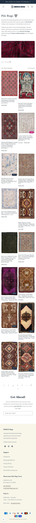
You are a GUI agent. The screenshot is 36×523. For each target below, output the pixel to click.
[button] (3, 7)
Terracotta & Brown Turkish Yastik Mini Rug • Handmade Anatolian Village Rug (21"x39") (26, 376)
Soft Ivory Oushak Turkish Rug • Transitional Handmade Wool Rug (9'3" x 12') (9, 213)
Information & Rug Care (10, 470)
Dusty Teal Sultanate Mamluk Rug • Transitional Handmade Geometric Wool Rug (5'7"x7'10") (26, 257)
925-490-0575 (7, 486)
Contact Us (6, 457)
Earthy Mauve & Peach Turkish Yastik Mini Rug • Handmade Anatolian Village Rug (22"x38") (8, 374)
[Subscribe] (31, 413)
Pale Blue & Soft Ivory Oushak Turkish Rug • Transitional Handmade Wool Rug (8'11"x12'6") (9, 180)
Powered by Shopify (22, 519)
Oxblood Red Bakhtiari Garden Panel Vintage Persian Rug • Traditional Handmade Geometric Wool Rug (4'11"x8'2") (9, 145)
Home (2, 62)
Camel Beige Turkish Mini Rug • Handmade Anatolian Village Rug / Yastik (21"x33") (26, 296)
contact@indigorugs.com (10, 488)
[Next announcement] (33, 2)
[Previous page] (4, 385)
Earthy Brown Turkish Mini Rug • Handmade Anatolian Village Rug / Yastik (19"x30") (9, 331)
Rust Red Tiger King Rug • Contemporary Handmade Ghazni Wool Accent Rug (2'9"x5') (25, 105)
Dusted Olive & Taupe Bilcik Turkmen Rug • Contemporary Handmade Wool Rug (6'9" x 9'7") (26, 181)
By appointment (15, 503)
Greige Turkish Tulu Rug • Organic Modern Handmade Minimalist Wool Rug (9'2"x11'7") (25, 138)
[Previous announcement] (3, 2)
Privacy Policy (7, 463)
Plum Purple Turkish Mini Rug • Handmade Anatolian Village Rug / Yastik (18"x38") (9, 298)
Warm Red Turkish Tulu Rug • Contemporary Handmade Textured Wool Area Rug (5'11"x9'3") (9, 101)
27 (31, 385)
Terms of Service (8, 467)
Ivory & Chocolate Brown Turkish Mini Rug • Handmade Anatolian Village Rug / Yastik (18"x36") (26, 337)
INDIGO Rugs (15, 519)
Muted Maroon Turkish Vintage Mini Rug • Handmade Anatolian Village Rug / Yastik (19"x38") (26, 225)
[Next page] (18, 389)
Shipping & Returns (9, 460)
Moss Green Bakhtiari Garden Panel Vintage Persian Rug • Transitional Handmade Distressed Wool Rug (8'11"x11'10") (9, 259)
